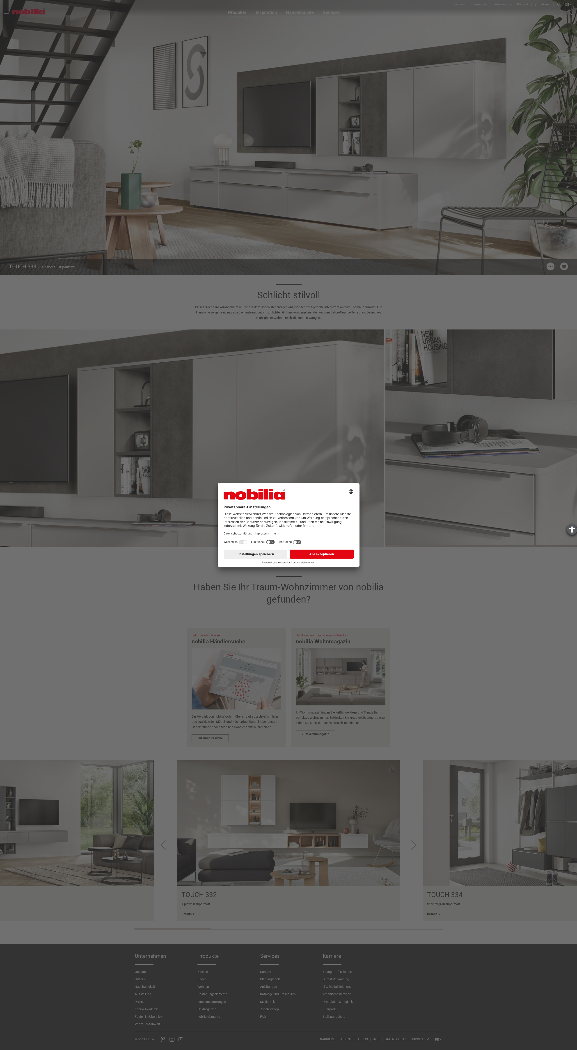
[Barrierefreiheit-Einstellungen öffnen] (572, 530)
